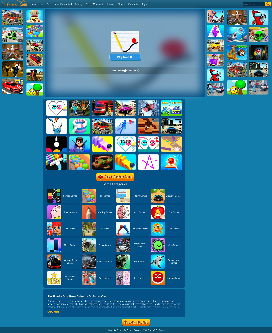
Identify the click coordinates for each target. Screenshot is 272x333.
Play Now (123, 57)
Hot (41, 4)
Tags (144, 4)
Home (110, 330)
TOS (145, 330)
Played (121, 4)
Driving (79, 4)
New (33, 4)
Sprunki (110, 4)
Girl (88, 4)
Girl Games (128, 330)
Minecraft (98, 4)
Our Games (118, 330)
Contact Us (138, 330)
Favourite (133, 4)
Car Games (160, 330)
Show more (53, 311)
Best (49, 4)
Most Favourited (63, 4)
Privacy (151, 330)
